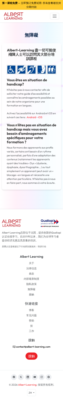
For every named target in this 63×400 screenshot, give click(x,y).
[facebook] (14, 377)
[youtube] (35, 377)
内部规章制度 (31, 278)
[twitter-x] (21, 377)
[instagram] (42, 377)
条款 (31, 273)
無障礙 (31, 289)
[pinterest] (49, 377)
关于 (31, 263)
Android (31, 117)
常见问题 (31, 315)
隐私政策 (31, 284)
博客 (31, 310)
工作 (31, 331)
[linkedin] (28, 377)
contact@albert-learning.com (32, 346)
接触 (31, 294)
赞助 (31, 320)
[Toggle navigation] (54, 16)
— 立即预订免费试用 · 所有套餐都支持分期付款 (31, 4)
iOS (40, 117)
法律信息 (31, 268)
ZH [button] (30, 392)
